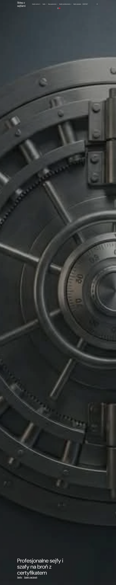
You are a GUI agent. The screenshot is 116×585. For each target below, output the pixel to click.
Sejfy (19, 577)
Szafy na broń (30, 577)
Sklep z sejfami (21, 4)
